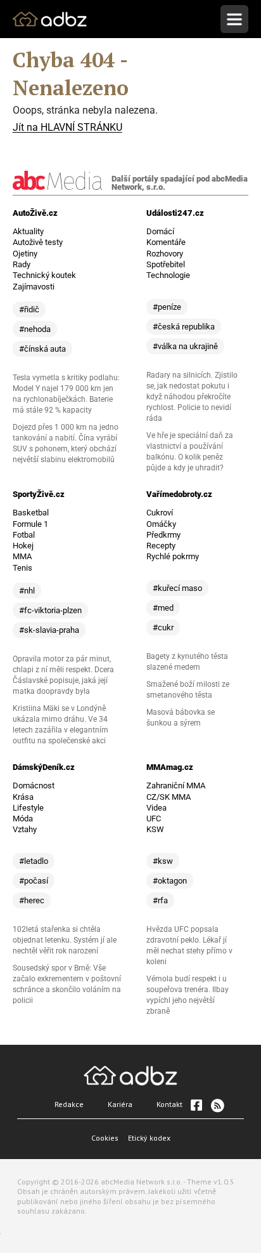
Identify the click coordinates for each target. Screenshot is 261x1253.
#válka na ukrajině (185, 346)
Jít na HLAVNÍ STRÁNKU (67, 127)
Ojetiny (25, 253)
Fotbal (24, 535)
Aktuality (28, 231)
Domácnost (33, 785)
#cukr (163, 627)
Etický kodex (149, 1138)
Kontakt (169, 1104)
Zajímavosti (33, 286)
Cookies (104, 1138)
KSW (155, 829)
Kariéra (120, 1104)
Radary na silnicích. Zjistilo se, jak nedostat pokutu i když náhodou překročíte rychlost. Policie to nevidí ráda (192, 397)
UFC (153, 818)
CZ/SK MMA (168, 797)
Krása (23, 797)
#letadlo (33, 861)
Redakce (69, 1104)
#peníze (167, 307)
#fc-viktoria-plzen (50, 610)
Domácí (160, 231)
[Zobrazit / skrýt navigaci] (234, 19)
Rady (21, 264)
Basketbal (31, 512)
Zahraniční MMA (175, 785)
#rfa (160, 900)
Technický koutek (44, 275)
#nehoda (35, 329)
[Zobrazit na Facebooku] (196, 1105)
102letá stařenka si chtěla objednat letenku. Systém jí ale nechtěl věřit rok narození (65, 940)
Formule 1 (30, 524)
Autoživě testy (38, 242)
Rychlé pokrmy (172, 556)
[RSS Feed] (216, 1105)
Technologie (168, 275)
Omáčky (161, 524)
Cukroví (159, 512)
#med (163, 608)
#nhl (27, 590)
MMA (22, 556)
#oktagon (170, 880)
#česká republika (184, 326)
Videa (156, 807)
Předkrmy (163, 535)
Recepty (160, 545)
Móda (23, 818)
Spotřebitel (165, 264)
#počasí (33, 880)
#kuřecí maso (177, 588)
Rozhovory (164, 253)
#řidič (29, 309)
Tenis (22, 568)
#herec (31, 900)
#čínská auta (42, 349)
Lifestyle (28, 807)
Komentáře (166, 242)
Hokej (23, 545)
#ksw (163, 861)
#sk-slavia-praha (49, 630)
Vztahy (25, 829)
